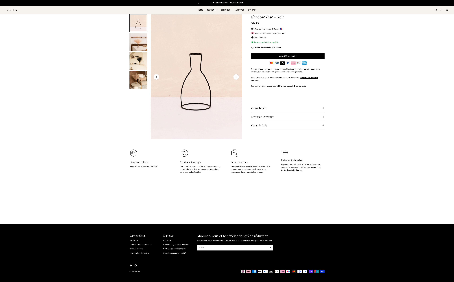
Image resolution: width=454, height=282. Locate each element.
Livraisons (133, 240)
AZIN (138, 271)
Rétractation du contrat (139, 253)
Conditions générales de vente (176, 244)
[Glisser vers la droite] (236, 77)
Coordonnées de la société (174, 253)
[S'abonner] (270, 247)
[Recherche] (435, 10)
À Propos (167, 240)
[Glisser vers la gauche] (156, 77)
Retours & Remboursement (140, 244)
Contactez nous (136, 249)
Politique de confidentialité (174, 249)
